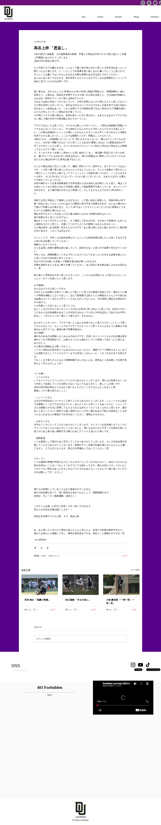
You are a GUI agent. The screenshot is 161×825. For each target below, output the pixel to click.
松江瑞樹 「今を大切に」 (78, 599)
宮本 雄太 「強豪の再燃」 (37, 599)
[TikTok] (148, 665)
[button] (100, 17)
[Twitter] (149, 2)
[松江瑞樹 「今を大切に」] (80, 585)
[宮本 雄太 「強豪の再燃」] (40, 585)
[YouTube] (155, 2)
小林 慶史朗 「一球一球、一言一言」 (120, 601)
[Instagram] (142, 2)
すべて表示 (135, 570)
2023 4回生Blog (40, 539)
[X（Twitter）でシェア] (41, 548)
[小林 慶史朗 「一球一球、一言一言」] (121, 585)
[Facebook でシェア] (35, 548)
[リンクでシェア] (47, 548)
